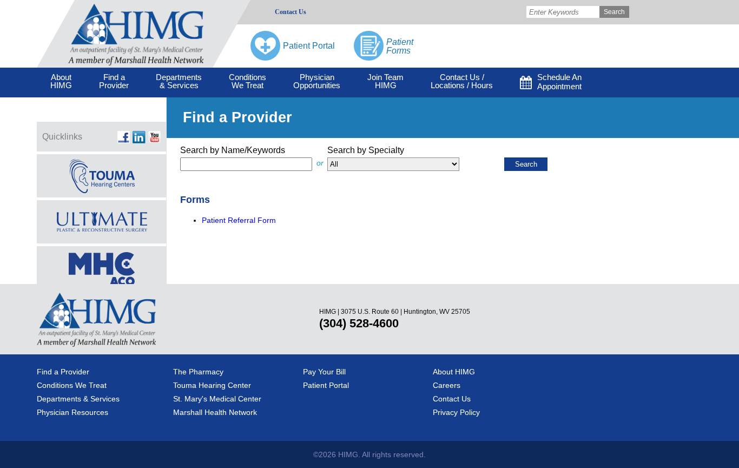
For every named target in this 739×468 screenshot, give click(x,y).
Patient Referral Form (239, 220)
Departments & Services (78, 398)
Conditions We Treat (72, 385)
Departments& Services (179, 81)
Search (614, 12)
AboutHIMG (61, 81)
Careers (446, 385)
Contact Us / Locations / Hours (462, 81)
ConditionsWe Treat (247, 81)
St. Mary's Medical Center (217, 398)
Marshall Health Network (215, 412)
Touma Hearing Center (212, 385)
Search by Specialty (365, 150)
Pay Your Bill (324, 371)
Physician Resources (72, 412)
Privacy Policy (456, 412)
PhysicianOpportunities (316, 81)
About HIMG (454, 371)
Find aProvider (114, 81)
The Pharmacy (198, 371)
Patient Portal (326, 385)
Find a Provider (63, 371)
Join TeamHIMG (385, 81)
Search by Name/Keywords (232, 150)
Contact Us (290, 12)
